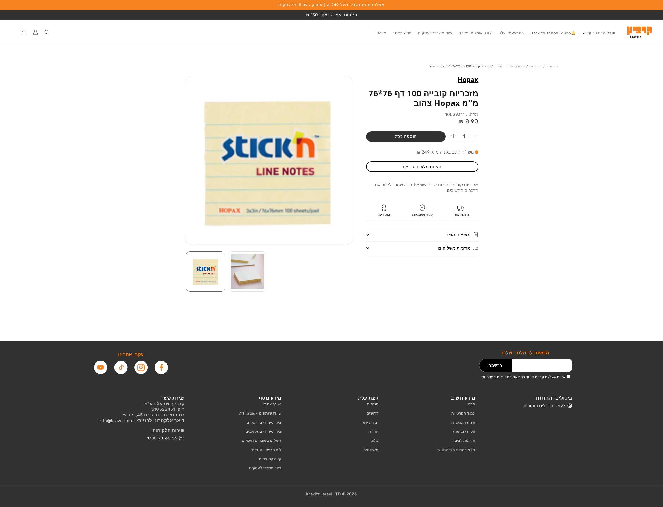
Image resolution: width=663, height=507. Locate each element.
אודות (373, 431)
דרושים (372, 413)
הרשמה (495, 365)
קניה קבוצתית (270, 459)
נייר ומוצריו (535, 66)
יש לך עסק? (272, 404)
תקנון (471, 404)
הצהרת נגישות (463, 422)
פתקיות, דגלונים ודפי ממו (509, 66)
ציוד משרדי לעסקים (265, 468)
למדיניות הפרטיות (496, 377)
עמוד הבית (552, 66)
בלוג (374, 440)
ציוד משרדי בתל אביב (263, 431)
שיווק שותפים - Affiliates (260, 413)
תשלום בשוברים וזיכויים (262, 440)
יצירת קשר (369, 422)
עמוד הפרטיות (463, 413)
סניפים (373, 404)
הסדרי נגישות (464, 431)
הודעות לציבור (463, 440)
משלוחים (370, 450)
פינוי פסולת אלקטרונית (456, 450)
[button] (598, 33)
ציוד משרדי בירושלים (264, 422)
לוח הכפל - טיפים (267, 450)
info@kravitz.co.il (117, 420)
